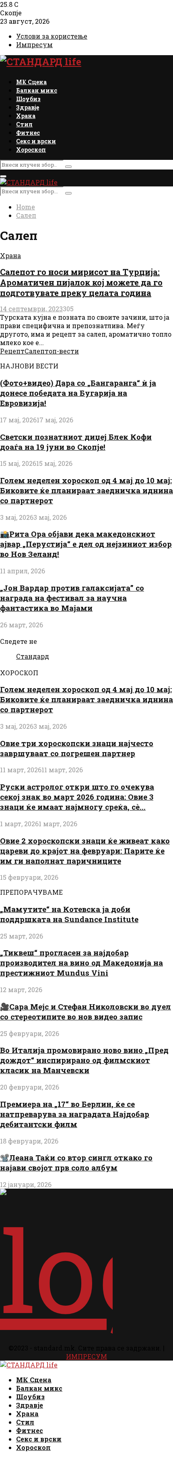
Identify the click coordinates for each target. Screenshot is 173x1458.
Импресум (34, 44)
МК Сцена (31, 82)
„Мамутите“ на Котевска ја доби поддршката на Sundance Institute (69, 914)
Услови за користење (51, 36)
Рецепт (12, 351)
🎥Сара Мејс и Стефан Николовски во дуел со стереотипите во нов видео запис (85, 1011)
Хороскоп (31, 149)
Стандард (32, 656)
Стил (24, 124)
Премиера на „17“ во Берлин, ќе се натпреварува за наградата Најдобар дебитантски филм (74, 1114)
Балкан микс (36, 90)
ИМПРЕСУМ (86, 1356)
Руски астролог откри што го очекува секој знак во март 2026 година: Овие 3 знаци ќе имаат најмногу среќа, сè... (77, 797)
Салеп (35, 351)
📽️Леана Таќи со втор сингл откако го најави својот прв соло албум (76, 1162)
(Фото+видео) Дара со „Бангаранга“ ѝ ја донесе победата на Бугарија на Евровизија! (78, 393)
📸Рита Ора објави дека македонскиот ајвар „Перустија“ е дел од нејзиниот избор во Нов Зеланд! (86, 544)
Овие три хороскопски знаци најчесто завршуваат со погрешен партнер (76, 748)
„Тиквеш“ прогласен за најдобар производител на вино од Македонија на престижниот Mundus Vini (81, 962)
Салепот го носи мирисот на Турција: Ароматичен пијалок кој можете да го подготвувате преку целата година (81, 282)
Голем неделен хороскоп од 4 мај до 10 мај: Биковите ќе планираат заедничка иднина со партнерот (86, 490)
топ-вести (62, 351)
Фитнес (28, 132)
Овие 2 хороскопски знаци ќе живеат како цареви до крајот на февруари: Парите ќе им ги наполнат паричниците (85, 851)
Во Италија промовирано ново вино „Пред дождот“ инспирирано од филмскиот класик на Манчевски (84, 1060)
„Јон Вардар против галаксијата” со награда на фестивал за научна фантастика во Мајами (72, 598)
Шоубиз (28, 99)
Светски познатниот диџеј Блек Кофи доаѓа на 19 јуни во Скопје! (76, 442)
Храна (25, 116)
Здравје (27, 107)
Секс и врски (36, 141)
